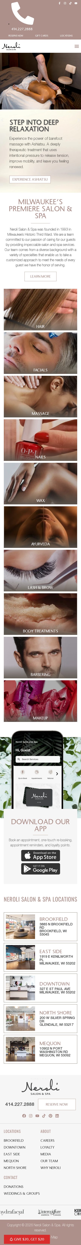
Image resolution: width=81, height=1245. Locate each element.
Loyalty (47, 1147)
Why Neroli (50, 1168)
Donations (13, 1187)
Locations (66, 35)
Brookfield (14, 1140)
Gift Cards (41, 35)
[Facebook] (24, 1116)
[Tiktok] (70, 3)
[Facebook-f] (59, 3)
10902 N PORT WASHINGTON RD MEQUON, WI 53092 (55, 1052)
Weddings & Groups (22, 1193)
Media (45, 1154)
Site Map (51, 1237)
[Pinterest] (50, 1116)
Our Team (49, 1161)
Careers (47, 1140)
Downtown (14, 1147)
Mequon (11, 1161)
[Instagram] (65, 3)
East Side (12, 1154)
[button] (76, 46)
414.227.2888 (19, 1104)
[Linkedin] (57, 1116)
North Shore (15, 1168)
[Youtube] (76, 3)
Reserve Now (15, 35)
